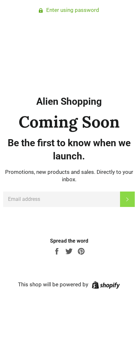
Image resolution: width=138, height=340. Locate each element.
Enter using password (72, 10)
